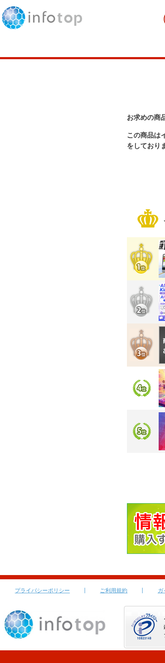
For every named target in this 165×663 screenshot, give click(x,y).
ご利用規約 (113, 590)
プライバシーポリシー (42, 590)
